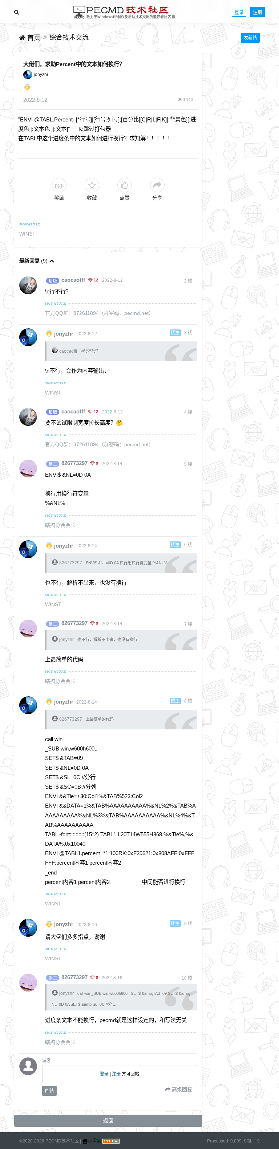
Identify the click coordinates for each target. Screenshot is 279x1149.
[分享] (157, 185)
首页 (32, 37)
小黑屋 (94, 1140)
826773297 (74, 463)
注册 (257, 11)
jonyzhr (41, 74)
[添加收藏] (92, 185)
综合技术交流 (69, 37)
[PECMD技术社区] (124, 12)
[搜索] (16, 12)
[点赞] (124, 185)
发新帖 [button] (250, 37)
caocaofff (73, 280)
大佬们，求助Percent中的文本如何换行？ (74, 64)
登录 (239, 11)
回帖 (49, 1090)
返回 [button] (108, 1121)
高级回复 (181, 1089)
